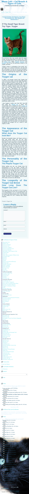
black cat (24, 105)
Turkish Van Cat (6, 358)
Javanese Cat (6, 300)
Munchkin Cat (6, 315)
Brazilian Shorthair (7, 264)
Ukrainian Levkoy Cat (8, 359)
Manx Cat (5, 310)
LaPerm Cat (5, 306)
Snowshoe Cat (6, 344)
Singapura (5, 342)
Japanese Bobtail (7, 298)
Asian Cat (5, 253)
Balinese (5, 259)
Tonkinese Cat (6, 353)
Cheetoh (5, 277)
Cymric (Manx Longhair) (8, 282)
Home (2, 12)
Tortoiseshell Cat (6, 354)
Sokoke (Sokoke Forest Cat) (9, 345)
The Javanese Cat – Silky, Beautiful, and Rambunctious (14, 18)
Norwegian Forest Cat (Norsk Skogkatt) (12, 318)
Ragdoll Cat (5, 331)
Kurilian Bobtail (6, 305)
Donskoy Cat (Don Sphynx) (9, 284)
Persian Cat (5, 325)
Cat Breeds (17, 491)
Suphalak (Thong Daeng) (8, 349)
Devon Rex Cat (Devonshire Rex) (10, 283)
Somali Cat (5, 346)
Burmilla (4, 269)
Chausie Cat (5, 275)
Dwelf (4, 287)
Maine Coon (7, 61)
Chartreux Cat (6, 274)
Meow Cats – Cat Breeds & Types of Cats (14, 2)
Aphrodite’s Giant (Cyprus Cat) (10, 251)
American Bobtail (7, 244)
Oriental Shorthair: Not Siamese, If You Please (14, 16)
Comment (5, 210)
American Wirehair (7, 249)
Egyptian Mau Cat (7, 288)
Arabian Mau (6, 252)
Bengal (4, 260)
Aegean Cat (5, 243)
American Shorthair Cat (8, 248)
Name (5, 221)
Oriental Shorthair (7, 324)
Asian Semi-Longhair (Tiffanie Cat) (11, 255)
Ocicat (4, 319)
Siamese (22, 61)
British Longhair (6, 265)
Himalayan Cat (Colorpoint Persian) (11, 297)
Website (5, 229)
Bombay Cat (5, 262)
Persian (4, 63)
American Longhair (7, 247)
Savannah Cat (6, 333)
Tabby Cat (5, 350)
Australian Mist (6, 256)
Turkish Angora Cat (7, 356)
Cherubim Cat (6, 278)
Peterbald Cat (6, 327)
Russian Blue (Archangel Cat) (10, 332)
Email (4, 225)
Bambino (5, 257)
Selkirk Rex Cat (6, 336)
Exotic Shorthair (6, 291)
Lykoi (4, 307)
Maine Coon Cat (6, 309)
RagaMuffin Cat (6, 329)
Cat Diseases (4, 369)
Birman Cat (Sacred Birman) (9, 261)
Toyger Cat (7, 12)
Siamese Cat (6, 340)
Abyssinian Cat (6, 242)
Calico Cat (5, 270)
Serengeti (5, 337)
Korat (4, 302)
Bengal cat (15, 104)
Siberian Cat (5, 341)
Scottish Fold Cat (7, 334)
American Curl (6, 246)
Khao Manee (6, 301)
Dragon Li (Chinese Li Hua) (9, 286)
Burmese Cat (6, 268)
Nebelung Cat (6, 316)
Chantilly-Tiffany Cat (7, 273)
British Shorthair (6, 266)
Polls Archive (6, 488)
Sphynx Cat (5, 347)
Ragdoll (17, 61)
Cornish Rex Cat (6, 280)
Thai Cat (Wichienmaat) (8, 351)
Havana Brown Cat (7, 295)
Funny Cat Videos (5, 364)
